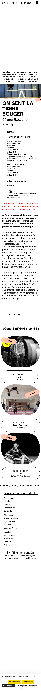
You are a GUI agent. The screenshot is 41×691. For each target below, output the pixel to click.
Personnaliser (8, 686)
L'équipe (7, 532)
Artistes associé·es (11, 518)
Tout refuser (28, 682)
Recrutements (9, 535)
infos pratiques (16, 181)
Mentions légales (28, 556)
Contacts (7, 542)
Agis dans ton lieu (11, 521)
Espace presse (10, 538)
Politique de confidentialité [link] (28, 686)
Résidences (8, 515)
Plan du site (8, 556)
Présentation (9, 498)
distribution (14, 314)
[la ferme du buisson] (20, 3)
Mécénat (7, 525)
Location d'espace (11, 528)
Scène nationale (10, 508)
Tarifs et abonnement (18, 136)
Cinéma (7, 504)
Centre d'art (8, 511)
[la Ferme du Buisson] (20, 553)
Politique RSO (31, 558)
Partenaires (13, 558)
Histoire (7, 501)
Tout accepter (14, 682)
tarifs (10, 131)
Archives (7, 545)
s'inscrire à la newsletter (21, 493)
